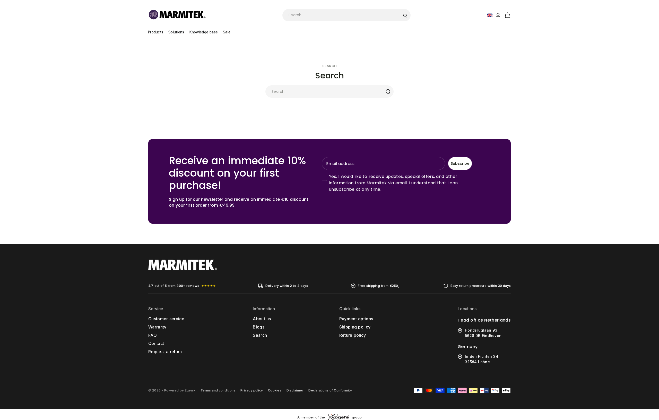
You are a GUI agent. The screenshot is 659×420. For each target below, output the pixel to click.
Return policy (352, 335)
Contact (156, 343)
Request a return (165, 352)
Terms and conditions (218, 390)
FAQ (152, 335)
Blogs (258, 327)
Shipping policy (355, 327)
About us (262, 319)
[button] (507, 14)
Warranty (157, 327)
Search (260, 335)
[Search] (405, 15)
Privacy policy (251, 390)
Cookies (274, 390)
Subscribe (460, 163)
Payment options (356, 319)
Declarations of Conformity (330, 390)
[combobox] (346, 15)
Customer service (166, 319)
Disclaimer (295, 390)
